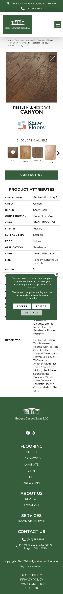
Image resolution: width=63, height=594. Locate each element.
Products (41, 40)
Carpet (31, 452)
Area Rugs (31, 483)
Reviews (31, 499)
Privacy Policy (31, 579)
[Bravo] (25, 152)
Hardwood (30, 40)
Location (31, 505)
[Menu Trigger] (57, 24)
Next (57, 151)
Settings (31, 312)
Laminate (31, 464)
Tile (32, 477)
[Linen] (50, 152)
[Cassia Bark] (38, 152)
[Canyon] (13, 152)
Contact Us (31, 175)
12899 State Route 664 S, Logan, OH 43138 (33, 3)
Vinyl (32, 470)
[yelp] (34, 433)
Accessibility (32, 575)
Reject (41, 306)
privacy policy (36, 292)
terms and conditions (27, 295)
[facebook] (28, 433)
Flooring (19, 40)
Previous (5, 151)
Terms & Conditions (31, 584)
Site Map (31, 588)
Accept (22, 306)
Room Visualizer (31, 521)
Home (10, 40)
